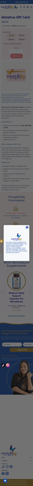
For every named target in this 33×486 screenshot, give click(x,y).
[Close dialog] (27, 227)
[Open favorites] (5, 481)
